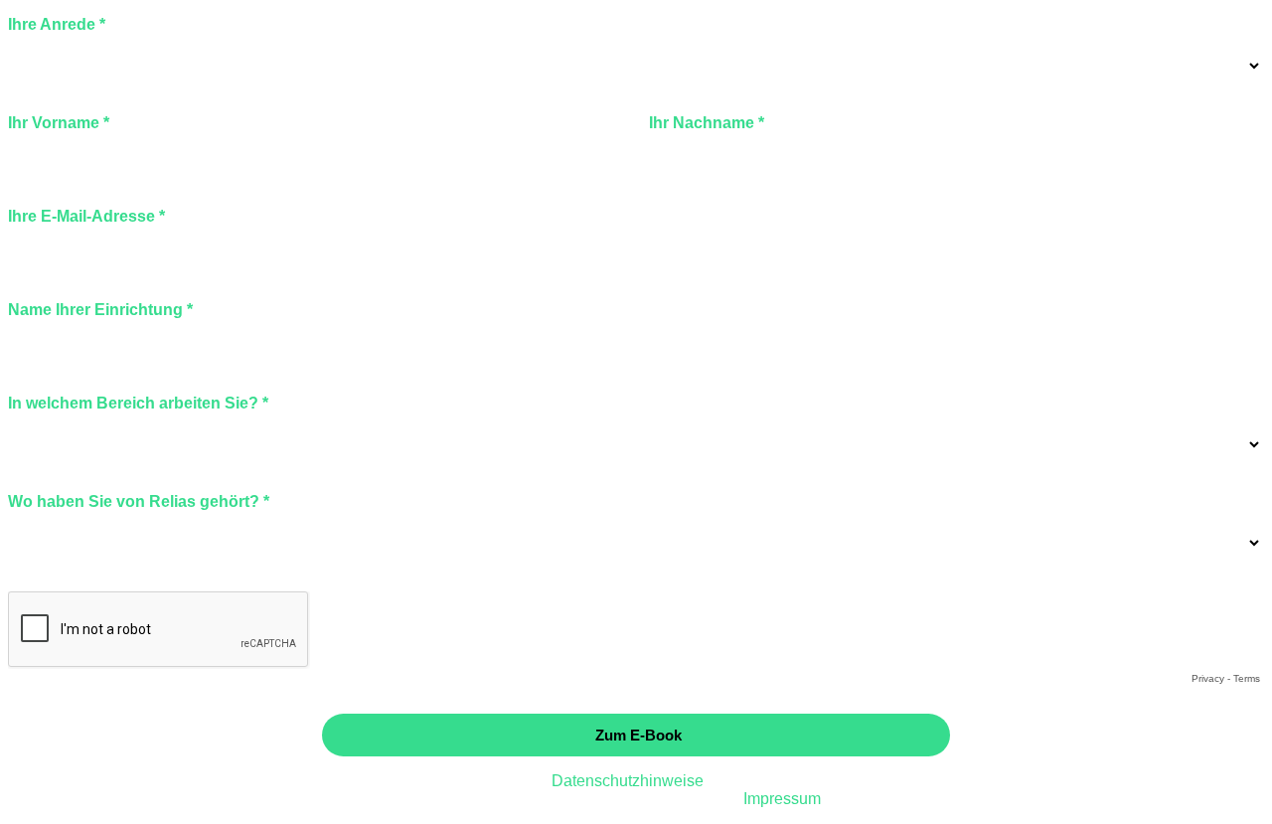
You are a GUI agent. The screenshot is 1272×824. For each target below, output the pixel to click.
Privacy (1208, 678)
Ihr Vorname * (58, 122)
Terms (1246, 678)
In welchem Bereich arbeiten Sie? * (138, 403)
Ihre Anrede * (56, 24)
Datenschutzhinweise (626, 780)
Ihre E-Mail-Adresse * (86, 216)
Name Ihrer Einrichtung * (100, 309)
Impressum (782, 798)
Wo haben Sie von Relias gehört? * (138, 501)
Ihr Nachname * (706, 122)
